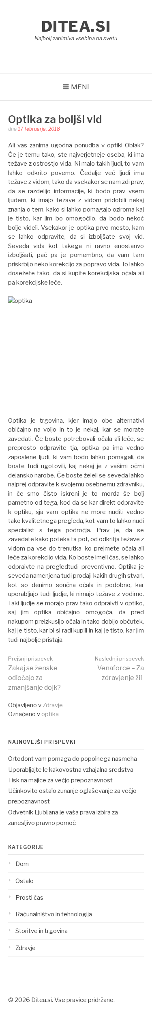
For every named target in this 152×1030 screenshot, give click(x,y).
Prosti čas (29, 897)
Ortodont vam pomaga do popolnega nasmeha (72, 758)
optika (50, 714)
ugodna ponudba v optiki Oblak (96, 145)
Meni (80, 87)
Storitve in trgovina (41, 931)
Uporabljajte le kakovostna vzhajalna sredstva (70, 769)
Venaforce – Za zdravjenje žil (119, 668)
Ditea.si (76, 26)
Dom (22, 864)
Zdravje (53, 705)
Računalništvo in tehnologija (53, 914)
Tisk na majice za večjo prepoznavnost (60, 780)
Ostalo (24, 881)
